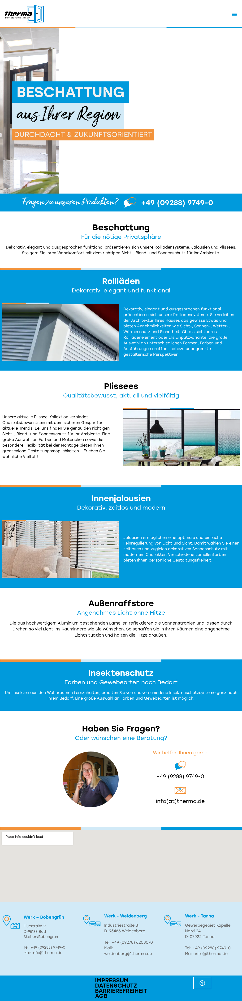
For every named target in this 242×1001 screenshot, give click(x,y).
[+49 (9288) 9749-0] (180, 766)
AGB (101, 996)
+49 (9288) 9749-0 (180, 776)
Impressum (112, 980)
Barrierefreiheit (121, 990)
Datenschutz (116, 985)
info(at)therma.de (180, 801)
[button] (234, 14)
